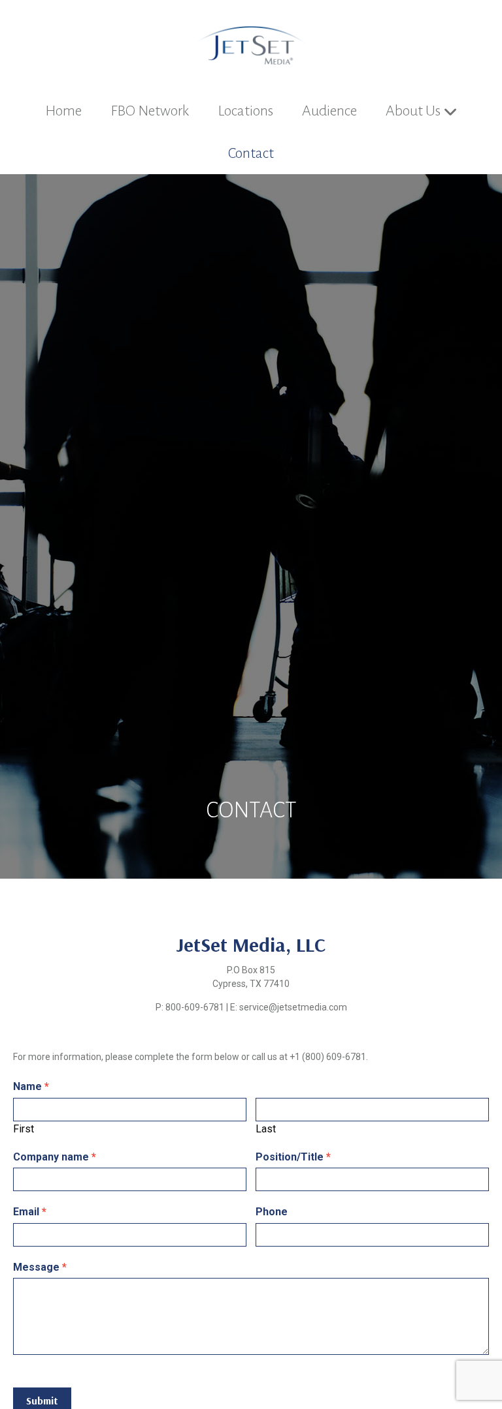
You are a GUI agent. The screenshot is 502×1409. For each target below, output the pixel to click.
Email (29, 1211)
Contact (251, 153)
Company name (54, 1157)
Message (40, 1267)
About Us (413, 111)
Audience (329, 111)
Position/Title (293, 1157)
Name (31, 1086)
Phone (272, 1211)
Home (63, 111)
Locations (245, 111)
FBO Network (149, 111)
